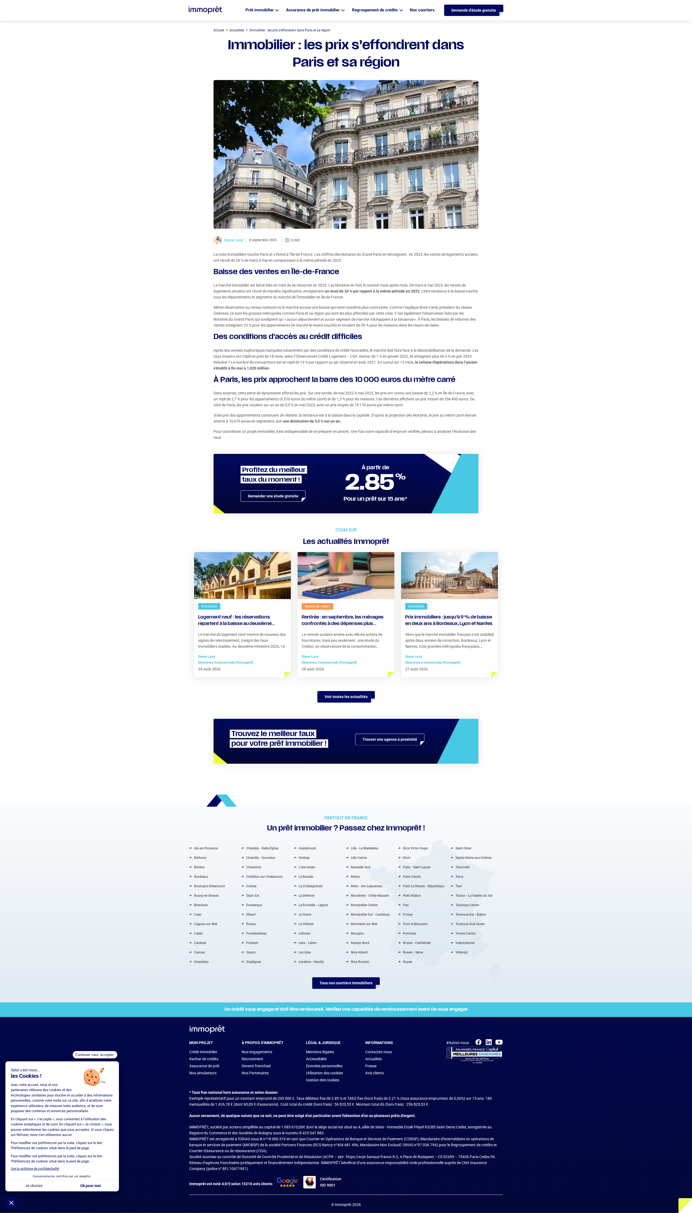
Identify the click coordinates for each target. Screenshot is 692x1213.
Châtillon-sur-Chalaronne (264, 877)
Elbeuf (250, 914)
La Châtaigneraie (310, 886)
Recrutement (252, 1059)
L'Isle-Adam (307, 867)
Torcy (459, 877)
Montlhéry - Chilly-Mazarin (370, 896)
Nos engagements (257, 1052)
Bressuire (201, 905)
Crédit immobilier (203, 1052)
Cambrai (200, 943)
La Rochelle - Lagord (313, 905)
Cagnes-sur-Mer (205, 924)
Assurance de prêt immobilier (313, 10)
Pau (406, 905)
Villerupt (461, 952)
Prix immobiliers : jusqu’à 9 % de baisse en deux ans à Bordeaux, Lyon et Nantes (449, 620)
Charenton (253, 867)
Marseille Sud (360, 867)
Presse (371, 1066)
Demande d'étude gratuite (473, 10)
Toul (458, 886)
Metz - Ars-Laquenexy (366, 886)
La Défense (306, 896)
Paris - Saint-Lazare (417, 867)
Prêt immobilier (259, 10)
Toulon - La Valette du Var (474, 896)
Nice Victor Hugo (415, 848)
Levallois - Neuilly (311, 962)
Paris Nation (412, 896)
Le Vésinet (306, 924)
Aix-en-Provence (206, 848)
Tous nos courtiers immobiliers (346, 983)
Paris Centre (412, 877)
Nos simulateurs (203, 1073)
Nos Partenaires (255, 1073)
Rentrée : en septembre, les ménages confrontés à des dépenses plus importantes (343, 621)
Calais (198, 933)
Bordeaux (201, 877)
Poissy (408, 914)
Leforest (304, 933)
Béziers (199, 867)
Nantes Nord (360, 943)
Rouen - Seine (413, 952)
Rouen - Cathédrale (417, 943)
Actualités (373, 1059)
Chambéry (201, 962)
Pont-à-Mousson (415, 924)
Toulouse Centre (467, 905)
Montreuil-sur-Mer (364, 924)
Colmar (251, 886)
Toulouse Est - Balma (470, 914)
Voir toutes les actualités (346, 696)
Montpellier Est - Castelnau (370, 914)
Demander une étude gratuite (273, 496)
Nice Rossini (360, 962)
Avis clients (374, 1073)
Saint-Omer (463, 848)
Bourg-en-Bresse (206, 896)
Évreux (251, 924)
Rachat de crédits (203, 1059)
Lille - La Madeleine (364, 848)
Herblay (304, 858)
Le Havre (305, 914)
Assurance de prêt (204, 1066)
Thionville (462, 867)
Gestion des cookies (322, 1080)
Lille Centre (359, 858)
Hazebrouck (307, 848)
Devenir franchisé (256, 1066)
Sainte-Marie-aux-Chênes (473, 858)
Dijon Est (252, 896)
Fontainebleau (256, 933)
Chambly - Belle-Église (262, 848)
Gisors (250, 952)
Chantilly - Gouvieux (260, 858)
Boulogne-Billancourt (209, 886)
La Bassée (306, 877)
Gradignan (253, 962)
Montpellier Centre (364, 905)
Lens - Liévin (308, 943)
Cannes (199, 952)
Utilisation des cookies (324, 1073)
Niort (406, 858)
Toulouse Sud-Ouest (470, 924)
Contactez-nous (378, 1052)
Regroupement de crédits (375, 10)
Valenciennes (465, 943)
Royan (407, 962)
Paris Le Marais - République (423, 886)
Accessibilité (316, 1059)
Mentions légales (320, 1052)
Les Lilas (305, 952)
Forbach (252, 943)
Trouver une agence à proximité (389, 739)
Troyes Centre (465, 933)
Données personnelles (324, 1066)
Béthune (200, 858)
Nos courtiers (422, 10)
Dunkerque (254, 905)
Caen (197, 914)
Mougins (357, 933)
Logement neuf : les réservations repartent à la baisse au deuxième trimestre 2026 (235, 621)
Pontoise (409, 933)
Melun (355, 877)
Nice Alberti (359, 952)
